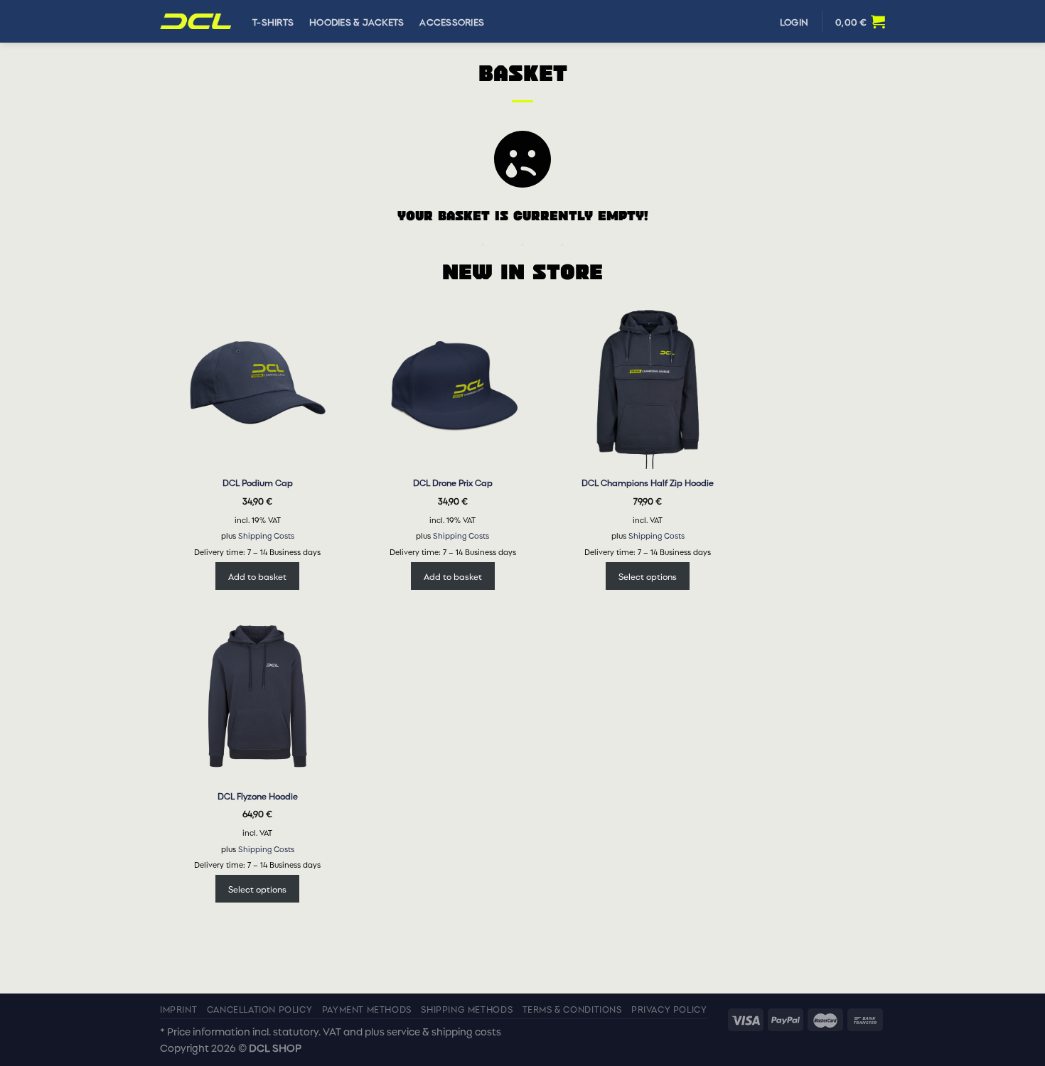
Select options (647, 576)
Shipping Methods (467, 1009)
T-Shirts (273, 21)
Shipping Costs (266, 535)
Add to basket (257, 576)
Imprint (178, 1009)
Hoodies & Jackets (356, 21)
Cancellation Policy (260, 1009)
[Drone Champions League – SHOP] (195, 22)
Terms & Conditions (572, 1009)
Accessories (451, 21)
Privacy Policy (669, 1009)
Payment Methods (367, 1009)
